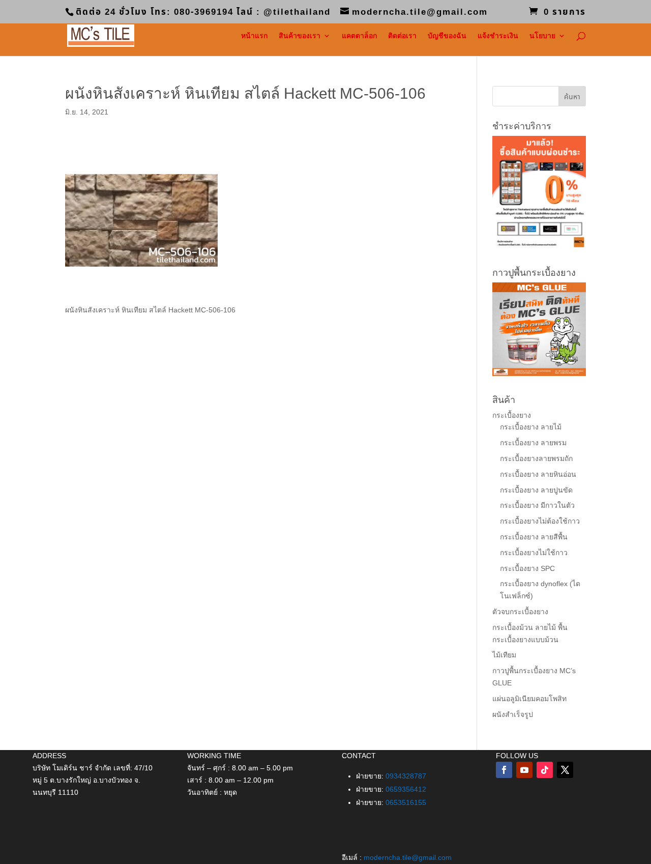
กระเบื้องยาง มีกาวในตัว (537, 505)
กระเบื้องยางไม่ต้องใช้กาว (540, 521)
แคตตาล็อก (359, 36)
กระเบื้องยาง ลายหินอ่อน (538, 474)
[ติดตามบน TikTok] (545, 770)
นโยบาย (542, 36)
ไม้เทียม (504, 655)
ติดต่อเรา (402, 36)
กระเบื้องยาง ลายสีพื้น (534, 537)
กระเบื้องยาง (511, 415)
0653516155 (406, 802)
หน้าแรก (254, 36)
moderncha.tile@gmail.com (408, 857)
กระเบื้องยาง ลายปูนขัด (536, 490)
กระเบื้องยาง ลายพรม (533, 443)
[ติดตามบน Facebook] (504, 770)
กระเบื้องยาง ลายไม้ (530, 427)
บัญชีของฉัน (447, 36)
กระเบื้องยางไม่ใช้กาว (534, 553)
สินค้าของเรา (299, 36)
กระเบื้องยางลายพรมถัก (536, 458)
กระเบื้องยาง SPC (527, 568)
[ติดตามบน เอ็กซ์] (565, 770)
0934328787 (406, 776)
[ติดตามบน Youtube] (524, 770)
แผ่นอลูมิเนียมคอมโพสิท (529, 699)
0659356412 (406, 789)
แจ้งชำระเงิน (498, 36)
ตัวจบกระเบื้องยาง (520, 612)
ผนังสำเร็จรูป (512, 714)
